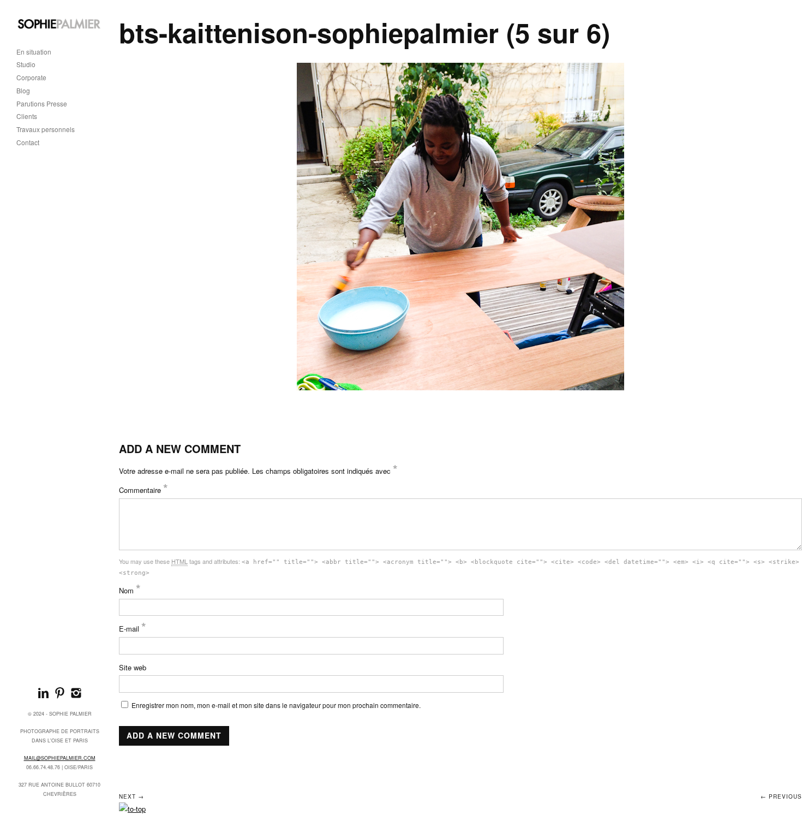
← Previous (781, 796)
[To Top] (132, 809)
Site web (132, 667)
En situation (33, 52)
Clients (26, 116)
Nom (130, 590)
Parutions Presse (41, 104)
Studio (25, 65)
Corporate (31, 78)
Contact (27, 143)
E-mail (132, 628)
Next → (131, 796)
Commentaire (143, 490)
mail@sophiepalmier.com (59, 758)
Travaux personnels (45, 130)
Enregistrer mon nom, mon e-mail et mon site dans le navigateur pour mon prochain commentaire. (276, 705)
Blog (23, 91)
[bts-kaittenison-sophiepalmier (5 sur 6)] (460, 226)
